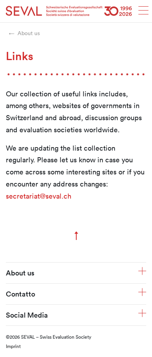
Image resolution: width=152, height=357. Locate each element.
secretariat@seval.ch (38, 196)
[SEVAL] (69, 11)
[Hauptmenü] (143, 12)
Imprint (13, 346)
